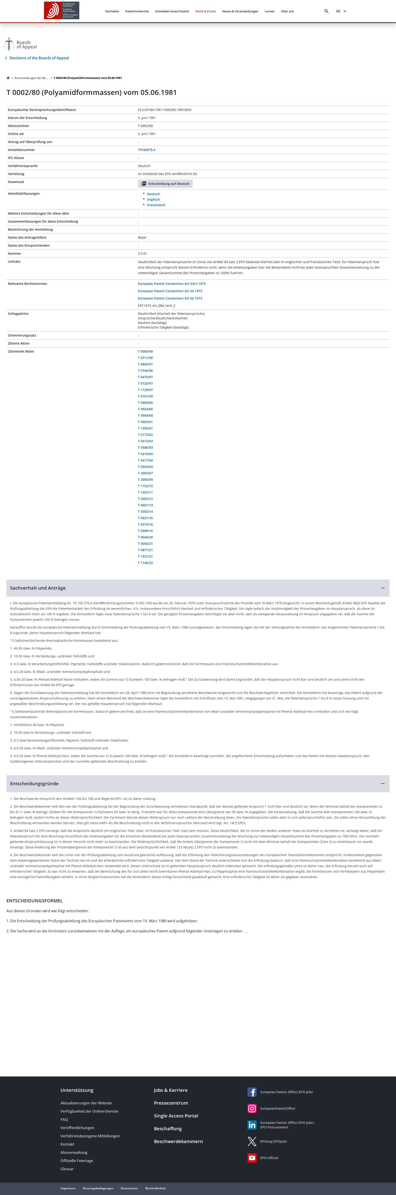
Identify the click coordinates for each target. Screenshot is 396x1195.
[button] (198, 588)
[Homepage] (8, 78)
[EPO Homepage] (61, 11)
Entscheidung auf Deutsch (169, 183)
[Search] (326, 11)
